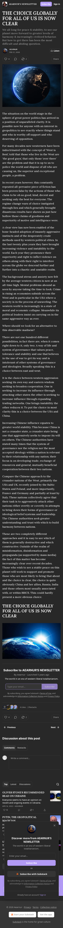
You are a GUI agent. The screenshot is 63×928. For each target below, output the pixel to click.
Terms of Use (45, 880)
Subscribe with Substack (33, 874)
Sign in (57, 4)
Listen (56, 51)
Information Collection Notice (37, 883)
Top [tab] (5, 784)
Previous (11, 727)
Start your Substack (24, 914)
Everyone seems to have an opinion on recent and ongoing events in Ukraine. (21, 801)
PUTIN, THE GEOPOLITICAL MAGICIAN (19, 819)
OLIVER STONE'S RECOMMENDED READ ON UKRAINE (23, 794)
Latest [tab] (13, 784)
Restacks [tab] (21, 747)
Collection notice (48, 907)
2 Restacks (32, 707)
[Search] (58, 784)
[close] (54, 825)
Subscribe (46, 4)
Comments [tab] (9, 747)
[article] (31, 801)
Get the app (46, 914)
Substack (17, 921)
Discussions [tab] (24, 784)
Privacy (27, 907)
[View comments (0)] (15, 59)
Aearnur (13, 49)
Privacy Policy (31, 886)
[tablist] (15, 748)
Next (53, 727)
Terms (36, 907)
